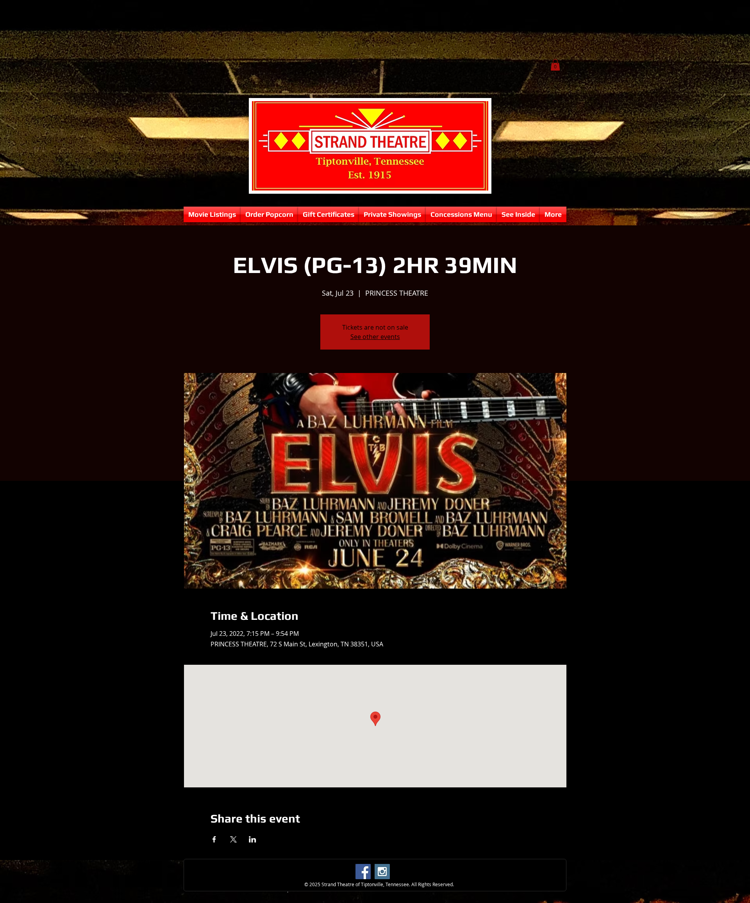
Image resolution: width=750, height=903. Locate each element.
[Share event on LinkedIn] (252, 839)
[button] (555, 65)
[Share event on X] (233, 839)
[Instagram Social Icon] (382, 871)
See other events (375, 336)
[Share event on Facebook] (214, 839)
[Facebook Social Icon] (363, 871)
